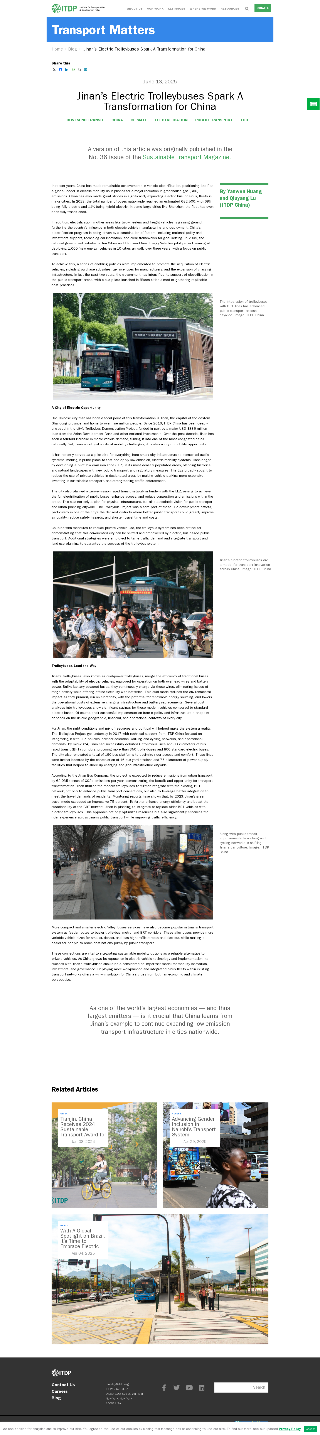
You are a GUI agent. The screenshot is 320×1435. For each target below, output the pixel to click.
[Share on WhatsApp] (73, 69)
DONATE (263, 8)
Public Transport (214, 120)
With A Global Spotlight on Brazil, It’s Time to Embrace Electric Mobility (82, 1241)
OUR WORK (155, 8)
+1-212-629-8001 (117, 1389)
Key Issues (176, 8)
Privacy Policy (290, 1429)
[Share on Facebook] (60, 69)
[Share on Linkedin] (66, 69)
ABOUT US (135, 8)
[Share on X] (54, 69)
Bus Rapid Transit (85, 120)
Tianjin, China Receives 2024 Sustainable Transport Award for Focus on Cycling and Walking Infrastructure (83, 1134)
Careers (60, 1391)
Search (259, 1387)
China (117, 120)
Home (57, 49)
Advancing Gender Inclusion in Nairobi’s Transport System (194, 1127)
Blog (72, 49)
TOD (244, 120)
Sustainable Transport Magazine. (187, 157)
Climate (139, 120)
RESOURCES (230, 8)
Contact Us (63, 1384)
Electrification (171, 120)
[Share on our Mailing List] (85, 69)
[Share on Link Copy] (79, 69)
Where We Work (203, 8)
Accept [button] (310, 1429)
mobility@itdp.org (117, 1384)
